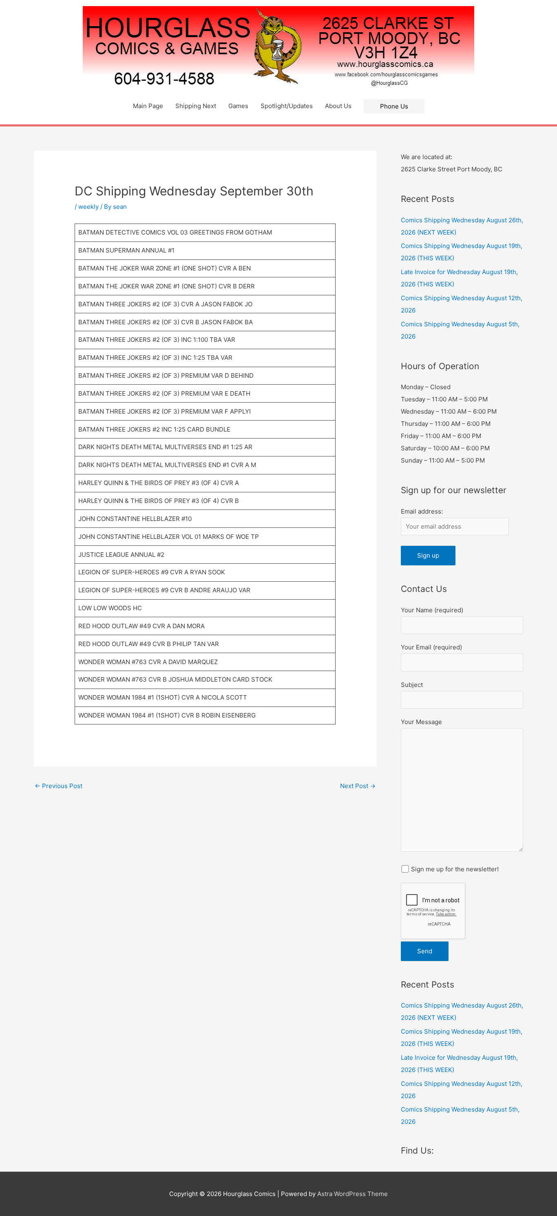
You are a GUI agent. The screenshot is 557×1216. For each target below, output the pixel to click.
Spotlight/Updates (287, 106)
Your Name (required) (432, 610)
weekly (88, 206)
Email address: (422, 511)
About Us (338, 106)
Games (238, 106)
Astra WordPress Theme (352, 1194)
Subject (412, 685)
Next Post (358, 786)
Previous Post (58, 786)
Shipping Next (195, 106)
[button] (394, 106)
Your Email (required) (431, 647)
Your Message (421, 722)
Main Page (148, 106)
